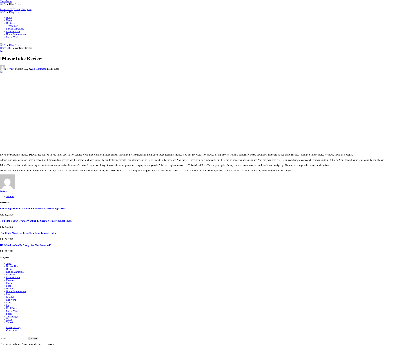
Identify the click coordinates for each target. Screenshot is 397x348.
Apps (8, 263)
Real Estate (11, 308)
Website (10, 322)
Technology (12, 26)
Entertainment (13, 31)
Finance (10, 283)
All (1, 50)
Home (9, 17)
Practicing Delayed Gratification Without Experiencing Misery (33, 208)
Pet (7, 305)
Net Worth (11, 299)
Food (8, 285)
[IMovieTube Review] (61, 149)
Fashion (10, 280)
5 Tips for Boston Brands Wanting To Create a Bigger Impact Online (36, 221)
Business (10, 23)
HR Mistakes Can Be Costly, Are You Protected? (25, 245)
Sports (9, 313)
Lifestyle (10, 297)
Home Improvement (16, 34)
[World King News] (10, 12)
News (9, 20)
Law (8, 294)
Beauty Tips (12, 266)
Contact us (11, 330)
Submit (34, 338)
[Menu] (1, 43)
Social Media (12, 37)
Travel (9, 319)
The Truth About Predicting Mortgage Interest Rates (28, 233)
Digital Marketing (15, 28)
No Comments (39, 68)
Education (11, 274)
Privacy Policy (13, 327)
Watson (12, 68)
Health (9, 288)
